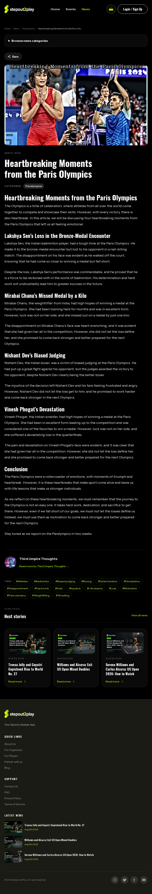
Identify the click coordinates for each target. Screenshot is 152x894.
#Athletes (22, 581)
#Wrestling (62, 595)
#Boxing (86, 581)
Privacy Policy (12, 798)
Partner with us (13, 761)
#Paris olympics (16, 595)
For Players (11, 756)
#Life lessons (95, 588)
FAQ (6, 792)
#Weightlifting (40, 595)
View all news (139, 615)
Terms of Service (14, 804)
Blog (7, 767)
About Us (10, 744)
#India (59, 588)
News (86, 9)
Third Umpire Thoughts (38, 559)
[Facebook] (134, 880)
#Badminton (41, 581)
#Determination (107, 581)
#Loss (112, 588)
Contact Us (11, 786)
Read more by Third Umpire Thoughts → (44, 566)
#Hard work (41, 588)
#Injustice (75, 588)
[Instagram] (115, 880)
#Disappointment (17, 588)
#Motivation (129, 588)
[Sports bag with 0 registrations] (111, 9)
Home (55, 9)
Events (71, 9)
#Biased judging (65, 581)
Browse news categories (29, 41)
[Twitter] (124, 880)
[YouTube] (144, 880)
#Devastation (132, 581)
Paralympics (28, 28)
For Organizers (13, 750)
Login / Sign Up (132, 9)
